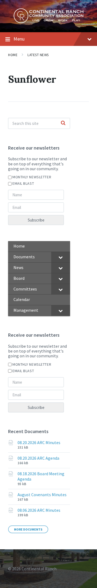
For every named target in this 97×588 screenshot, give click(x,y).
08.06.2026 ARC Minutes (39, 510)
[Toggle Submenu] (60, 257)
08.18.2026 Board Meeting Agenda (41, 476)
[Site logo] (48, 21)
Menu (19, 39)
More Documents (28, 529)
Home (13, 55)
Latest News (38, 55)
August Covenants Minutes (42, 494)
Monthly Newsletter (31, 177)
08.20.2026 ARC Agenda (38, 458)
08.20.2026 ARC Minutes (39, 442)
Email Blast (23, 183)
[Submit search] (63, 123)
